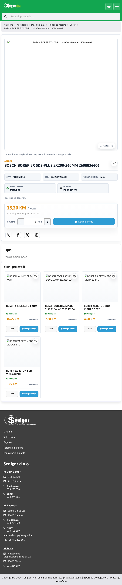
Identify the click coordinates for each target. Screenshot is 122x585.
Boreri (73, 24)
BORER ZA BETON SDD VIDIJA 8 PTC (19, 372)
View (12, 328)
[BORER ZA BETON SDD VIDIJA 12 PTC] (100, 287)
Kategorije (22, 24)
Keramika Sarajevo (13, 447)
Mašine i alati (38, 24)
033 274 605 (13, 496)
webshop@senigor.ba (20, 535)
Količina (11, 221)
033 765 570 (13, 523)
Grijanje (7, 442)
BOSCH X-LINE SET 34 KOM (21, 305)
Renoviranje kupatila (14, 453)
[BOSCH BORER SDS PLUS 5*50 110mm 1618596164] (61, 287)
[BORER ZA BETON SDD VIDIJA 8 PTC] (22, 352)
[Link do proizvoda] (8, 235)
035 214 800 (13, 565)
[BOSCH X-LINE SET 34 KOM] (22, 287)
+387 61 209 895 (16, 539)
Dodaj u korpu (85, 221)
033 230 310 (13, 489)
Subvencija (9, 437)
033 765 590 (13, 530)
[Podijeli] (18, 235)
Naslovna (8, 24)
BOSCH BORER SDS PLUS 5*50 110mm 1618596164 (60, 307)
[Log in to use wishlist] (114, 163)
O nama (7, 431)
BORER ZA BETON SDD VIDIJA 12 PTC (97, 307)
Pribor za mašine (57, 24)
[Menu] (116, 6)
